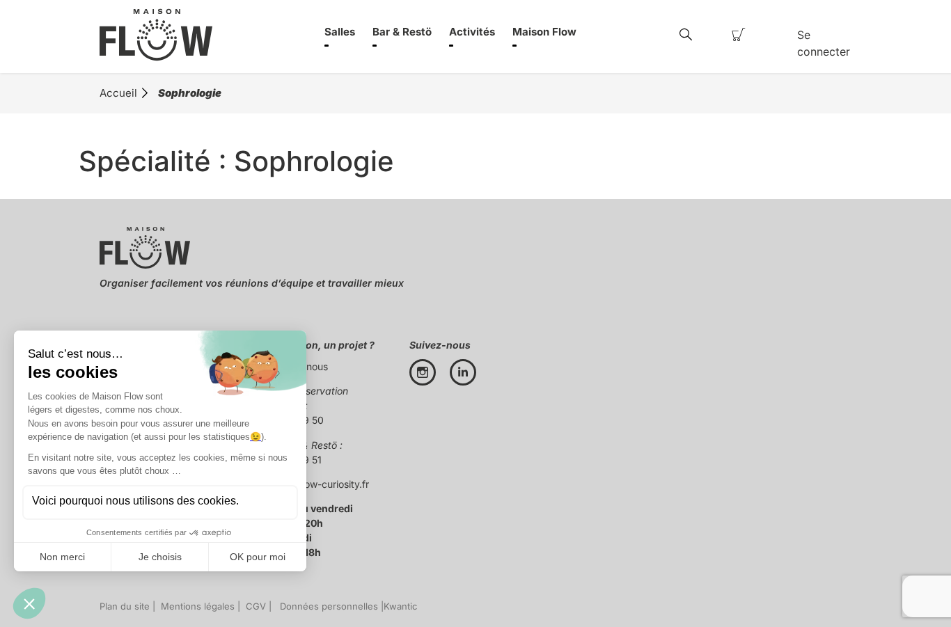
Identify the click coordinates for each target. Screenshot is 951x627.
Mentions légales (195, 606)
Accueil (118, 93)
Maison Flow (544, 31)
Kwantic (400, 606)
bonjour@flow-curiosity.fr (312, 484)
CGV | (257, 606)
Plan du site (125, 606)
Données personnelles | (329, 606)
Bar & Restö (402, 31)
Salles (339, 31)
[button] (686, 35)
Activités (472, 31)
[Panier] (738, 35)
